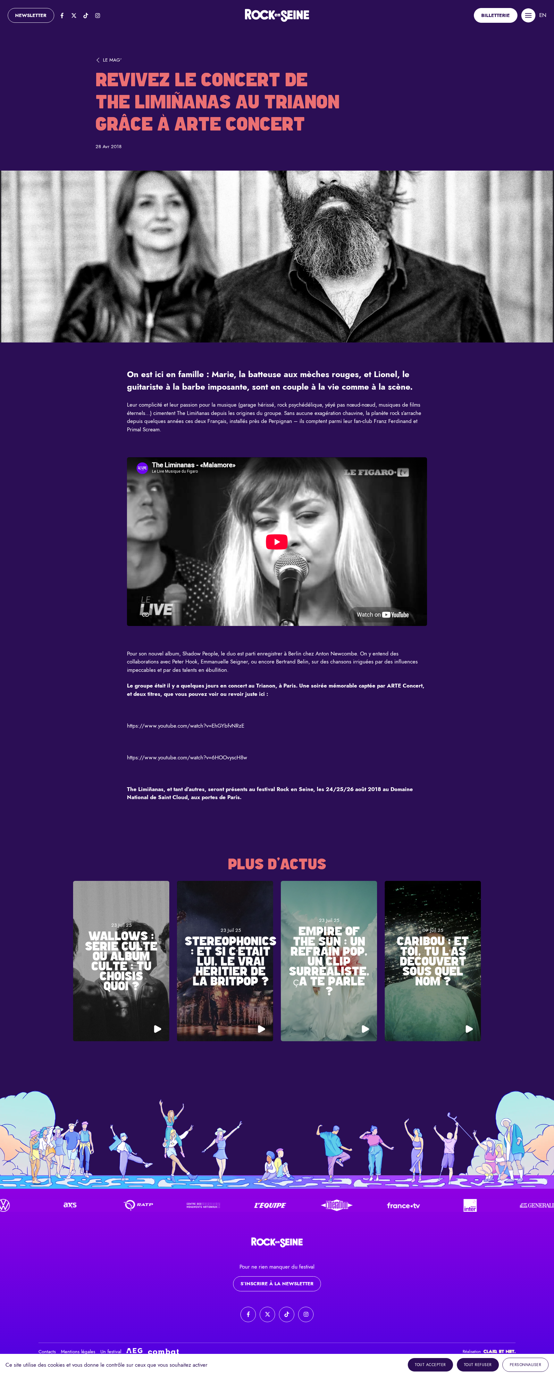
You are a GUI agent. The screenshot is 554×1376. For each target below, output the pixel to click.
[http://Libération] (292, 1205)
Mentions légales (78, 1351)
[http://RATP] (92, 1205)
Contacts (47, 1351)
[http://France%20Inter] (425, 1205)
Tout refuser (478, 1365)
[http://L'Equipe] (225, 1205)
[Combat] (163, 1351)
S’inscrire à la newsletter (277, 1283)
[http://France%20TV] (359, 1205)
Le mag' (112, 59)
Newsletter (30, 15)
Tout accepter (430, 1365)
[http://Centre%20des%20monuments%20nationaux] (159, 1205)
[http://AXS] (25, 1205)
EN (542, 15)
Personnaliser (525, 1365)
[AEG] (134, 1351)
